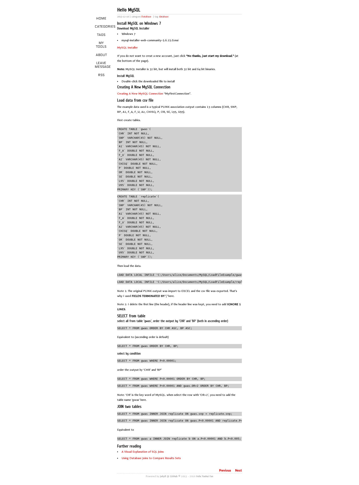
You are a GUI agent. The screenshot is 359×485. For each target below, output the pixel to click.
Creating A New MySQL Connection (140, 93)
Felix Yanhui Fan (204, 476)
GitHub (174, 476)
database (163, 16)
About (101, 55)
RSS (101, 75)
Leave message (103, 65)
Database (146, 16)
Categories (103, 26)
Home (101, 18)
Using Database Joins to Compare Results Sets (151, 458)
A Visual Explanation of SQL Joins (143, 451)
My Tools (101, 45)
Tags (101, 35)
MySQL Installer (127, 47)
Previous (225, 470)
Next (238, 470)
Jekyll (163, 476)
